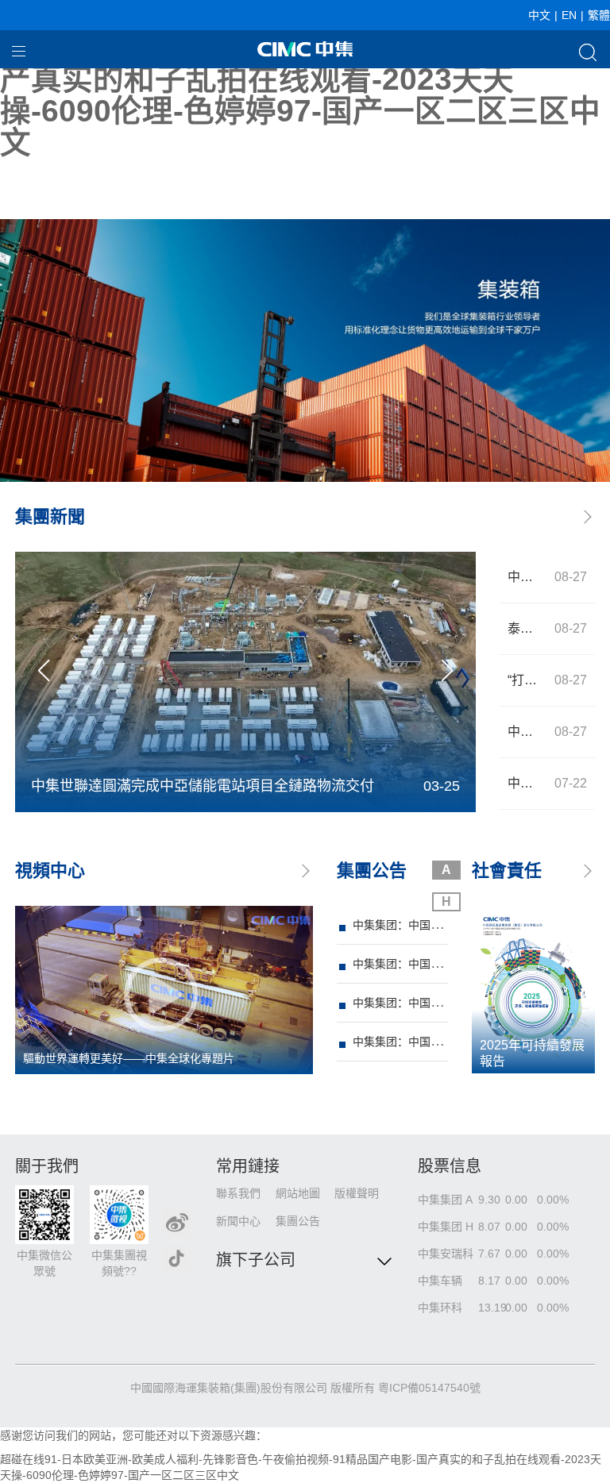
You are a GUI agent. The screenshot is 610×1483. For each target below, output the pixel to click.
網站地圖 (298, 1193)
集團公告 (298, 1221)
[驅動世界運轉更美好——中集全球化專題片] (164, 989)
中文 (539, 15)
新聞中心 (238, 1221)
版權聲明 (356, 1193)
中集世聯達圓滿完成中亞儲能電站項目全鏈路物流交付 (202, 786)
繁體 (599, 15)
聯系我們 (238, 1193)
